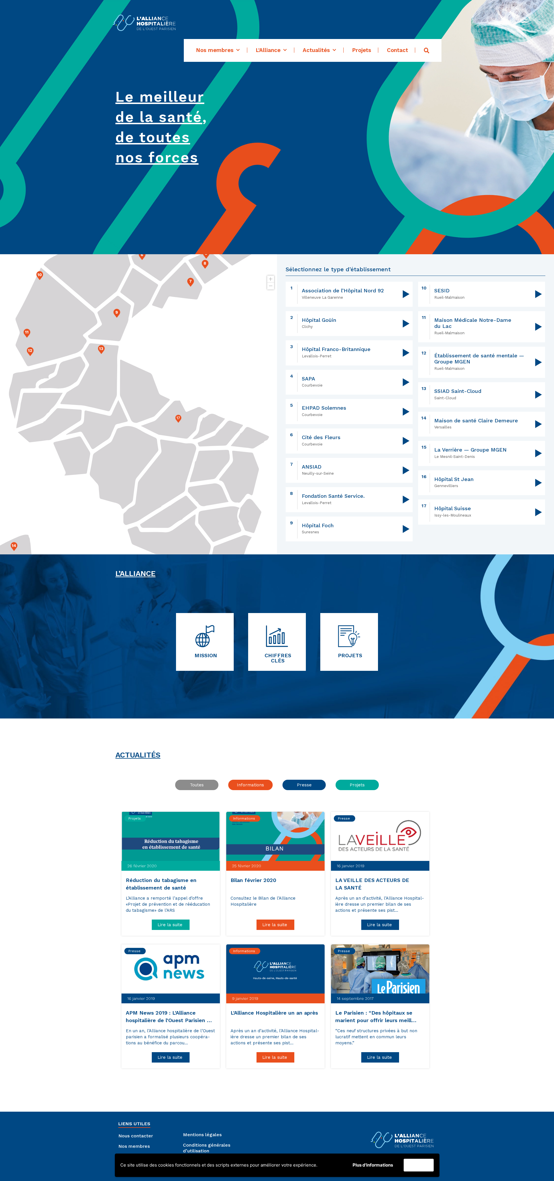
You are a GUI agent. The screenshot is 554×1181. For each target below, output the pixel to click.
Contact (397, 50)
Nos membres (214, 50)
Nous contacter (135, 1136)
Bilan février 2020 (254, 880)
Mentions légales (202, 1134)
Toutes (197, 785)
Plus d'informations (373, 1165)
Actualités (316, 50)
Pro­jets (357, 785)
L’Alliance (268, 50)
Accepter (418, 1165)
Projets (361, 50)
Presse (304, 785)
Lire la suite (171, 924)
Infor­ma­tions (250, 785)
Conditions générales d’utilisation (206, 1148)
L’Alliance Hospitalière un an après (275, 1013)
